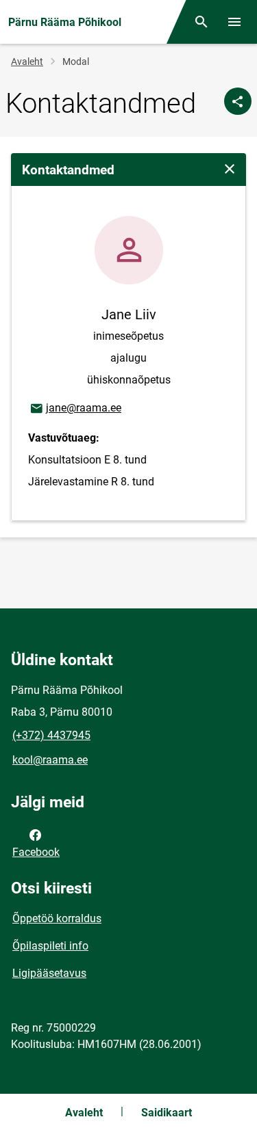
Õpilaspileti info (50, 945)
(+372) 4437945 (51, 735)
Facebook (36, 852)
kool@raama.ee (50, 759)
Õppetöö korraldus (56, 918)
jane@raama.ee (75, 407)
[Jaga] (238, 101)
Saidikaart (166, 1112)
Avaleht (27, 61)
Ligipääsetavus (49, 973)
